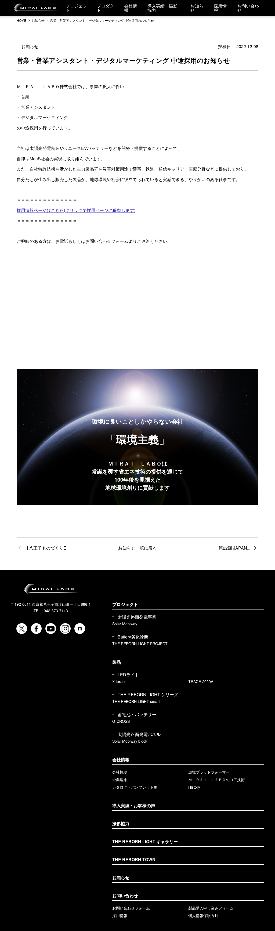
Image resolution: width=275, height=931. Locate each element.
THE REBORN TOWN (133, 859)
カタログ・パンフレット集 (134, 787)
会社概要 (119, 772)
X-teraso (119, 681)
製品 (116, 662)
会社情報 (120, 759)
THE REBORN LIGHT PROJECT (140, 643)
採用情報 (119, 915)
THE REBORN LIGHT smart (136, 701)
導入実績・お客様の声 (133, 805)
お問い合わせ (125, 895)
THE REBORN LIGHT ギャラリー (145, 841)
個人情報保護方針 (203, 915)
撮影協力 (120, 823)
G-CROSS (121, 721)
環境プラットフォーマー (209, 772)
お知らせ (120, 877)
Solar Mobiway (124, 624)
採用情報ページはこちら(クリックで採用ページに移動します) (76, 210)
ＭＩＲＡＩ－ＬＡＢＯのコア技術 (216, 779)
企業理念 (119, 779)
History (194, 787)
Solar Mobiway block (129, 741)
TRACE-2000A (200, 681)
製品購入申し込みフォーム (210, 908)
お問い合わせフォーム (131, 908)
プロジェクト (125, 604)
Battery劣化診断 (133, 637)
